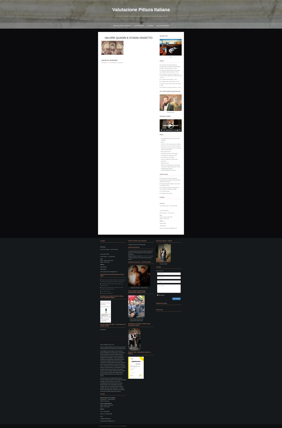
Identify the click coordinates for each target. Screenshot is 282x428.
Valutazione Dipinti (162, 25)
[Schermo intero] (180, 130)
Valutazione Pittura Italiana (141, 9)
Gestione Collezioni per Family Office (169, 159)
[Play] (161, 130)
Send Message (176, 298)
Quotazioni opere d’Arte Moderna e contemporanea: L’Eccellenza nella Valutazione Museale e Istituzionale (170, 67)
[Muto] (177, 130)
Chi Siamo (150, 25)
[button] (171, 126)
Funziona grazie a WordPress (105, 426)
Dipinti (162, 142)
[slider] (169, 130)
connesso (109, 62)
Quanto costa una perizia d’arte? (168, 83)
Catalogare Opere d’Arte (166, 81)
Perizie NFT (163, 161)
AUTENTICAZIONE (139, 25)
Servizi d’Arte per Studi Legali (167, 157)
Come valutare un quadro (122, 25)
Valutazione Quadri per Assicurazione (169, 153)
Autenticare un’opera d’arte (167, 87)
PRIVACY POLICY (165, 163)
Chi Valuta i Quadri (165, 79)
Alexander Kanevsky (146, 256)
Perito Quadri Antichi (166, 151)
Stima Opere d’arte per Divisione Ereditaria (170, 146)
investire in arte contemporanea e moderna (171, 144)
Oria (117, 426)
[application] (171, 125)
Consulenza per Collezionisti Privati (169, 155)
